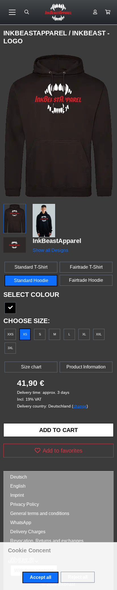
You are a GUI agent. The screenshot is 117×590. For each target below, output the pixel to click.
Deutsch (18, 477)
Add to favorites (62, 450)
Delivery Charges (27, 531)
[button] (108, 12)
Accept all (40, 577)
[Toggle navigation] (12, 12)
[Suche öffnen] (26, 12)
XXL (99, 334)
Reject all (77, 577)
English (18, 486)
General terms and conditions (39, 513)
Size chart (31, 366)
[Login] (95, 12)
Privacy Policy (24, 504)
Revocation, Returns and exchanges (46, 540)
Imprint (17, 495)
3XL (10, 348)
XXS (10, 334)
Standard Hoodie (31, 280)
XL (84, 334)
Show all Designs (50, 250)
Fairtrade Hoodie (86, 280)
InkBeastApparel (36, 33)
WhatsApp (20, 522)
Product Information (86, 366)
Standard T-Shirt (30, 267)
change (80, 406)
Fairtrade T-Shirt (86, 267)
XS (25, 334)
